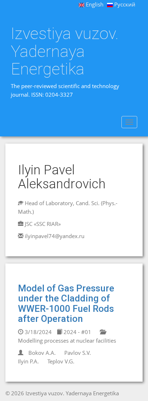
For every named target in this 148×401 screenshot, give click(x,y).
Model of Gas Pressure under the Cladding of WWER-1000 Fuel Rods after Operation (66, 303)
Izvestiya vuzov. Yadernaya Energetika (65, 51)
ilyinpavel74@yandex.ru (54, 236)
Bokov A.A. (42, 352)
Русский (124, 4)
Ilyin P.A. (28, 361)
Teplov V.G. (60, 361)
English (93, 4)
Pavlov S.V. (77, 352)
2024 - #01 (76, 331)
